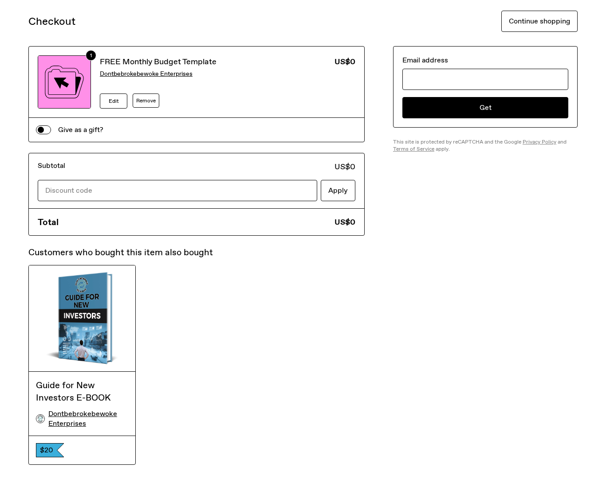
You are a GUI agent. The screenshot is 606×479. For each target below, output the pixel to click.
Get (486, 107)
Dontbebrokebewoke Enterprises (146, 74)
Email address (425, 60)
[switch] (43, 129)
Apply (338, 190)
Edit (114, 101)
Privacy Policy (539, 142)
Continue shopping (539, 21)
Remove (146, 100)
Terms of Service (413, 149)
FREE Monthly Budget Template (158, 61)
